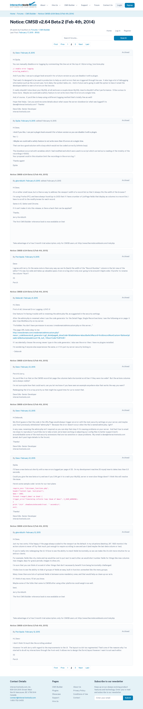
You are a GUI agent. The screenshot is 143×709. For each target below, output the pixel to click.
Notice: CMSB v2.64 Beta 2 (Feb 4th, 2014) (56, 14)
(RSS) (37, 32)
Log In (117, 31)
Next (81, 44)
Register (127, 31)
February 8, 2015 (28, 53)
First (56, 44)
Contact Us (108, 5)
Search (123, 38)
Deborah (19, 298)
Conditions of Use (80, 694)
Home (12, 14)
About (42, 5)
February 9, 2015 (28, 121)
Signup (130, 5)
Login (119, 5)
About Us (77, 687)
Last (87, 44)
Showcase (56, 694)
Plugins (55, 691)
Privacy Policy (79, 691)
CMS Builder (69, 5)
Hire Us (55, 5)
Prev (63, 44)
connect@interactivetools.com (23, 698)
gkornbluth (20, 181)
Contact (76, 698)
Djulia (18, 121)
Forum (97, 5)
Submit (128, 698)
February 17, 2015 (26, 32)
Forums (20, 14)
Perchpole (20, 257)
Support (84, 5)
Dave (18, 53)
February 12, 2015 (28, 367)
